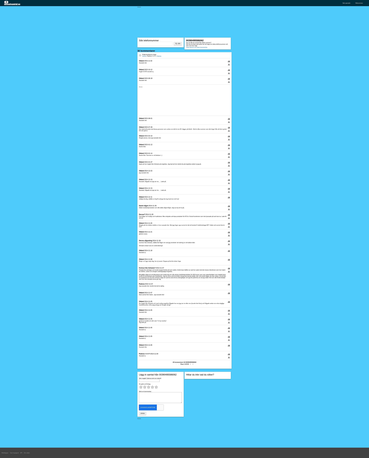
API (21, 453)
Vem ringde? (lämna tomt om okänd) (150, 378)
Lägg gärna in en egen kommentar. (196, 47)
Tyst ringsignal (14, 453)
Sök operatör (346, 3)
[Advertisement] (184, 21)
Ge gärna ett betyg (144, 384)
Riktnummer (359, 3)
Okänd (144, 56)
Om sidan (27, 453)
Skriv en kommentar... (145, 391)
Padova (159, 56)
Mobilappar (5, 453)
